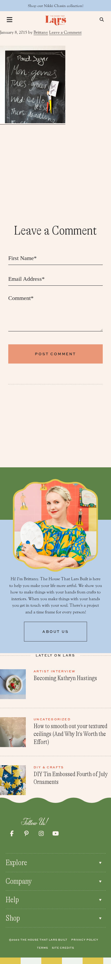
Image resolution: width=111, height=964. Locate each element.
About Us (55, 631)
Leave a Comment (65, 32)
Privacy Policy (84, 939)
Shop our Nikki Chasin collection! (55, 6)
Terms (42, 947)
